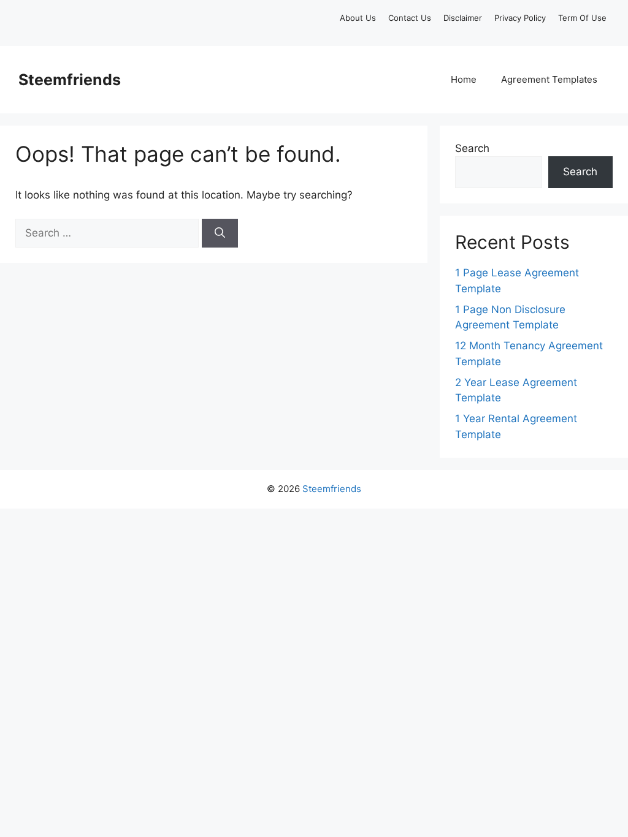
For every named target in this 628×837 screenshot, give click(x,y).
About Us (358, 18)
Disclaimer (462, 18)
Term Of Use (582, 18)
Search (472, 148)
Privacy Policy (520, 18)
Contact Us (409, 18)
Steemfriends (69, 79)
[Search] (220, 233)
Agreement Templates (549, 79)
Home (464, 79)
